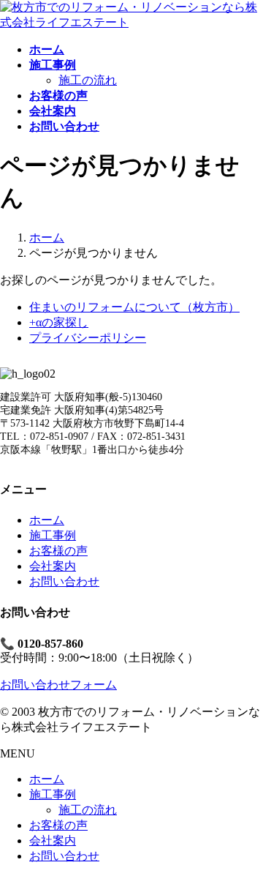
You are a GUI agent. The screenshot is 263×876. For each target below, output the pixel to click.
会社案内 (52, 566)
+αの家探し (58, 322)
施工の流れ (87, 80)
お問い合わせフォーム (58, 684)
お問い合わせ (64, 581)
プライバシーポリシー (87, 338)
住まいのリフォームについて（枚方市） (134, 307)
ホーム (46, 520)
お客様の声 (58, 550)
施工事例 (52, 535)
